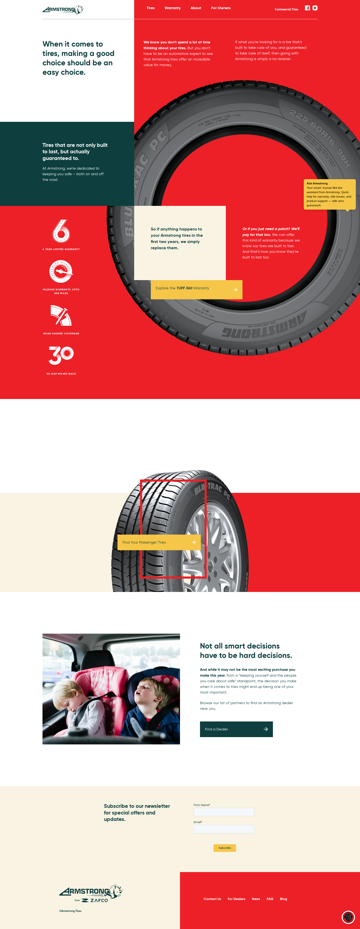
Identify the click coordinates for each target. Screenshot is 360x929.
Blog (283, 899)
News (256, 899)
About (196, 7)
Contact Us (212, 899)
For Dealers (236, 899)
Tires (151, 7)
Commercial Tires (286, 9)
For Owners (221, 7)
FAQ (270, 899)
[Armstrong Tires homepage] (88, 9)
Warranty (173, 7)
